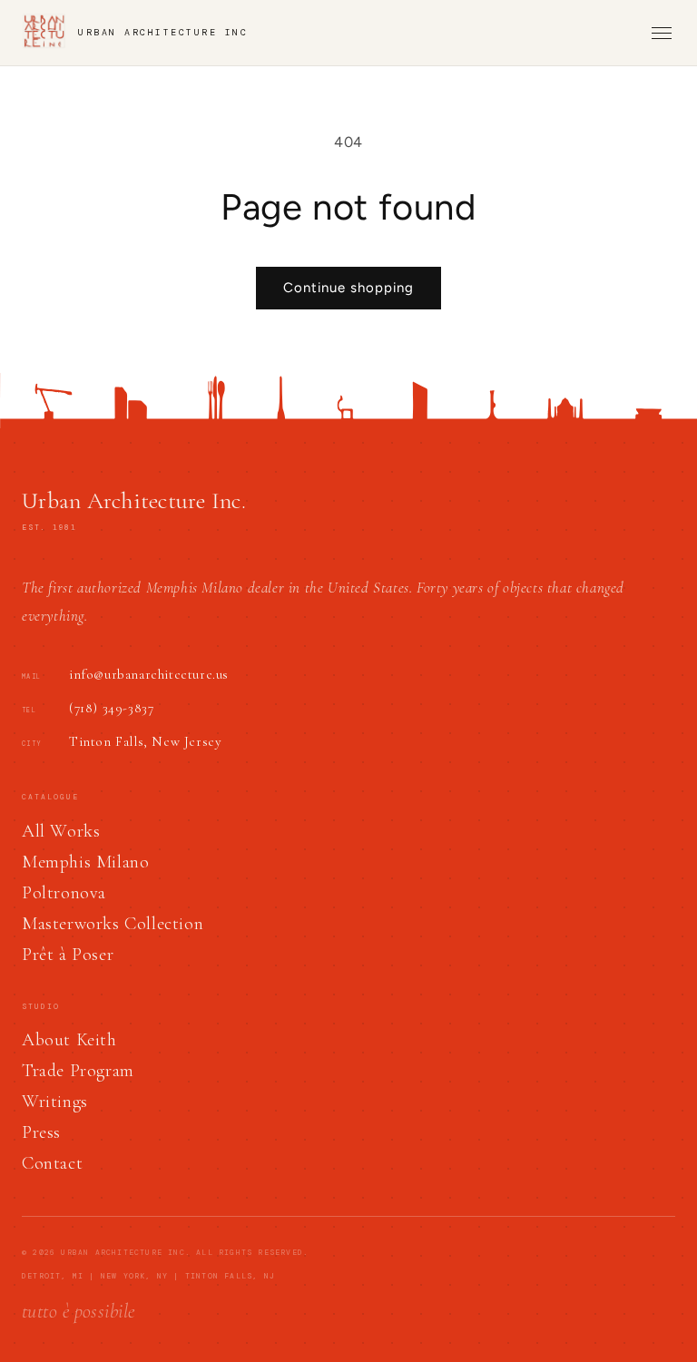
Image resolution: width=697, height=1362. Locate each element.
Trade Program (78, 1071)
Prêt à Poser (67, 955)
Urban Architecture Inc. (134, 500)
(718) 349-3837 (111, 708)
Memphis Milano (85, 862)
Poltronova (64, 893)
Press (41, 1132)
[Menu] (661, 33)
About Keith (69, 1040)
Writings (55, 1102)
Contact (52, 1163)
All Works (61, 831)
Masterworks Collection (112, 924)
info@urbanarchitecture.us (149, 674)
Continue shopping (348, 287)
